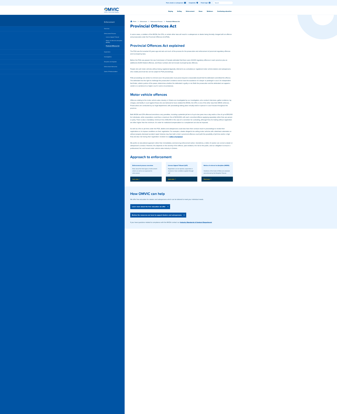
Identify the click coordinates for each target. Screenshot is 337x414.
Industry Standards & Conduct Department (196, 222)
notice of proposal (176, 137)
